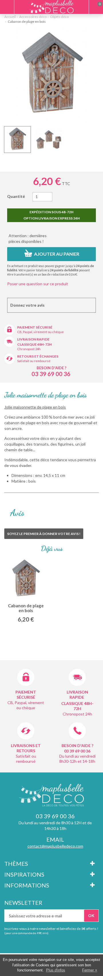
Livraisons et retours (26, 748)
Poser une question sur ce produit (37, 283)
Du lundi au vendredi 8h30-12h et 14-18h (77, 759)
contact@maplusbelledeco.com (55, 846)
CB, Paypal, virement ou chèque (40, 332)
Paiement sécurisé (34, 327)
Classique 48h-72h (34, 344)
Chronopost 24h (29, 349)
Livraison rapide (33, 339)
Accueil (10, 17)
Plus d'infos (55, 970)
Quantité (16, 196)
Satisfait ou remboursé (34, 361)
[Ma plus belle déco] (51, 6)
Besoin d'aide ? (51, 368)
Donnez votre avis (27, 305)
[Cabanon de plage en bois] (17, 139)
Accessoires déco (33, 17)
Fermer (88, 970)
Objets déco (59, 17)
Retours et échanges (37, 356)
